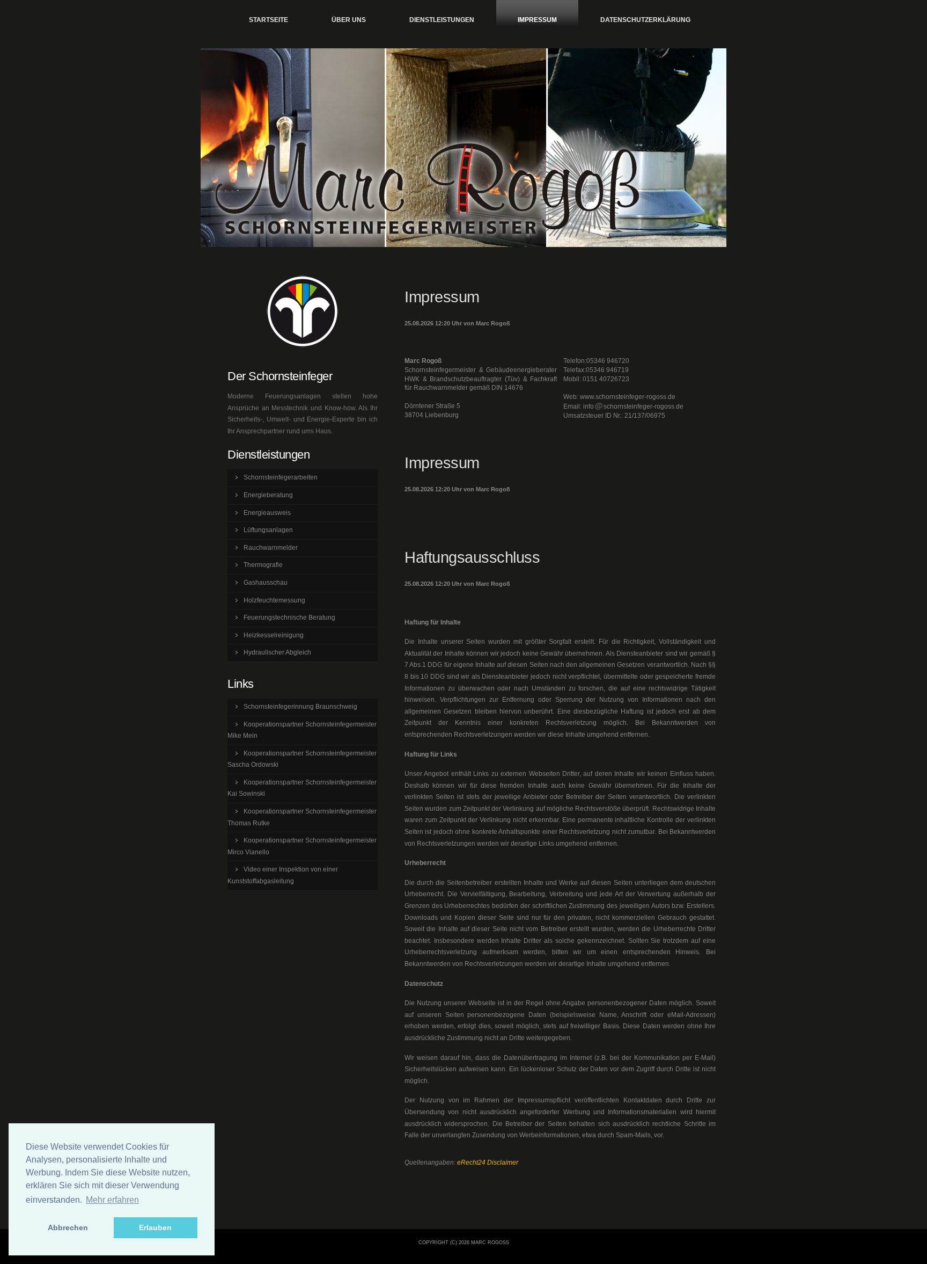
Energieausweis (267, 513)
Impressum (537, 20)
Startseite (268, 20)
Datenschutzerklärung (645, 20)
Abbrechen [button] (68, 1227)
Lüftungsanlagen (268, 530)
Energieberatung (268, 495)
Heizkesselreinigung (274, 635)
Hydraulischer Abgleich (277, 652)
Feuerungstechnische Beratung (289, 617)
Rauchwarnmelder (271, 547)
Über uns (349, 20)
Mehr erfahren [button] (112, 1199)
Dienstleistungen (441, 20)
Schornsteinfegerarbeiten (281, 477)
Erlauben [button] (155, 1227)
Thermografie (263, 565)
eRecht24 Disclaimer (487, 1162)
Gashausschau (266, 582)
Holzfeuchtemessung (274, 600)
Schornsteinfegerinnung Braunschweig (300, 706)
